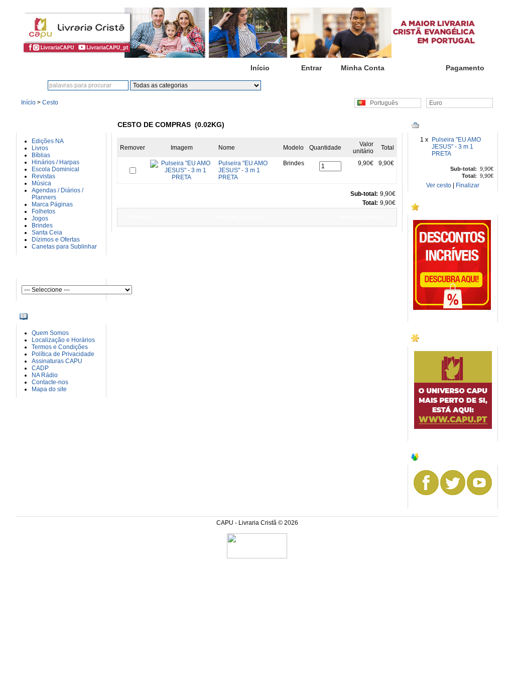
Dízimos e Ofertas (56, 239)
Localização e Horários (63, 340)
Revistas (43, 176)
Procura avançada (332, 85)
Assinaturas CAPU (57, 361)
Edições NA (48, 141)
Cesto (414, 68)
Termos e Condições (60, 347)
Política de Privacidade (63, 354)
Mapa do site (49, 389)
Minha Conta (362, 68)
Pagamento (465, 68)
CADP (40, 368)
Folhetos (43, 211)
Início (260, 68)
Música (41, 183)
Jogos (40, 218)
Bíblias (41, 155)
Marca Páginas (52, 204)
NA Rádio (45, 375)
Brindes (42, 225)
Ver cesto (438, 185)
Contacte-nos (50, 382)
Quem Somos (50, 332)
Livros (40, 148)
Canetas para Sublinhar (64, 246)
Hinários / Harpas (55, 162)
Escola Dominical (55, 169)
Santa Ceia (47, 232)
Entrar (311, 68)
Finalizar (467, 185)
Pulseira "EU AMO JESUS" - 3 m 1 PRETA (456, 146)
